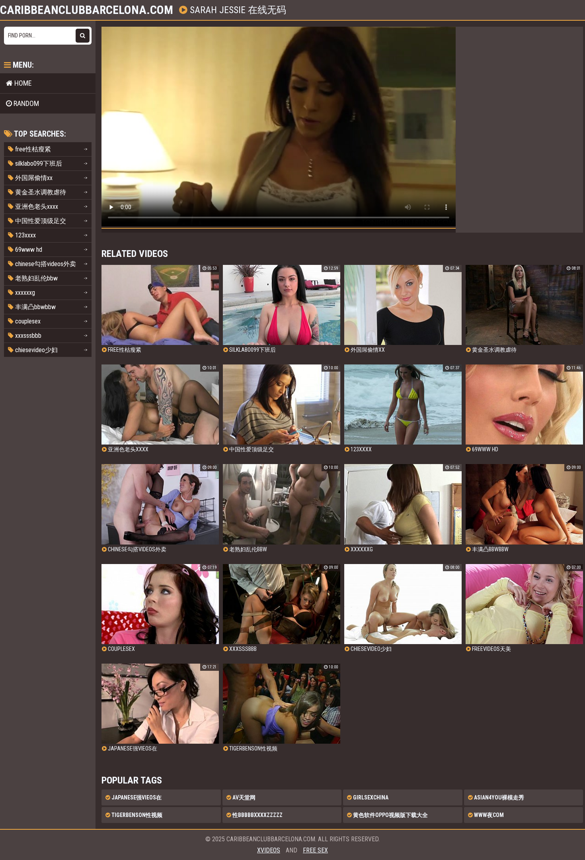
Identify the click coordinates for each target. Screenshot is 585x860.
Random (25, 103)
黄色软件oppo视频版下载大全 (390, 815)
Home (22, 83)
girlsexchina (370, 797)
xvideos (268, 850)
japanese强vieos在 (136, 797)
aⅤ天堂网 (243, 797)
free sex (315, 850)
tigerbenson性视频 (136, 815)
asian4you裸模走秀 (498, 797)
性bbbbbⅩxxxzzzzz (257, 815)
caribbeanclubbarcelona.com (86, 10)
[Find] (83, 36)
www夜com (488, 815)
